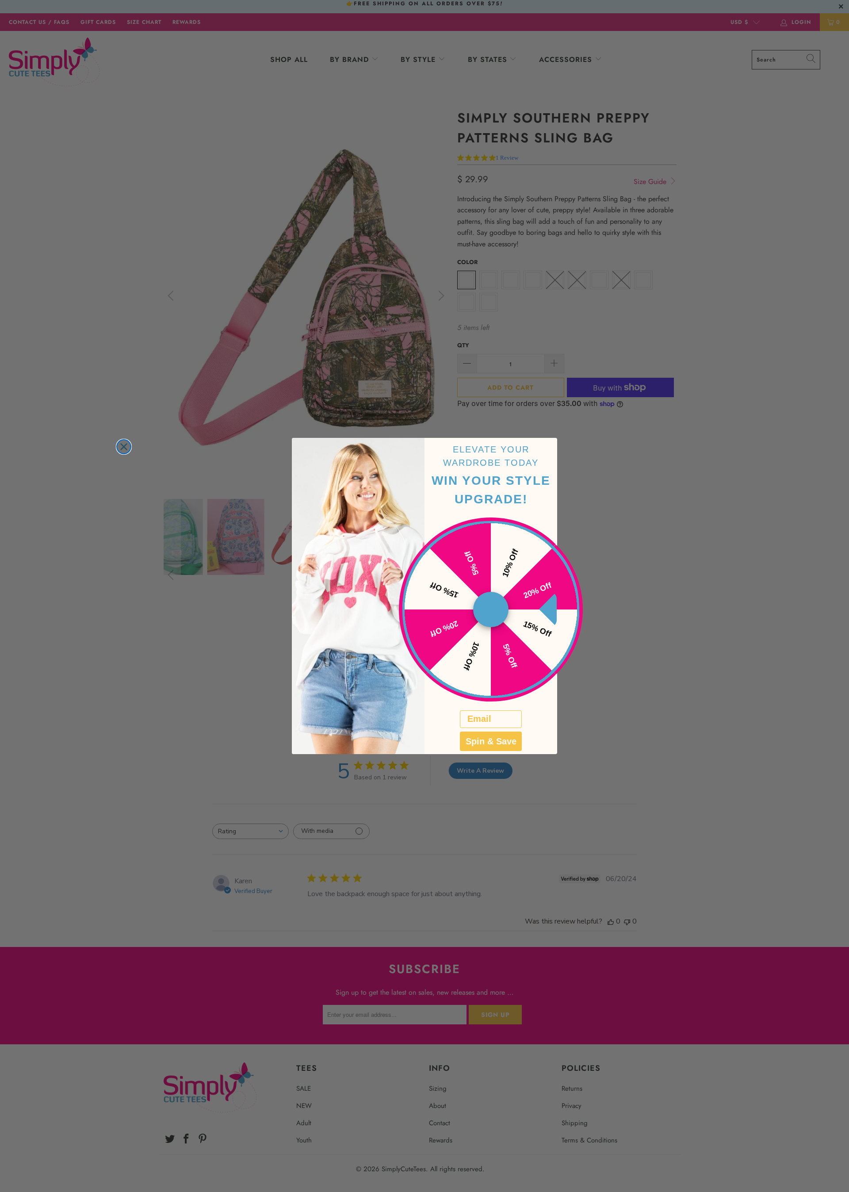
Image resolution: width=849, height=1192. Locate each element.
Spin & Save (491, 741)
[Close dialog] (124, 447)
